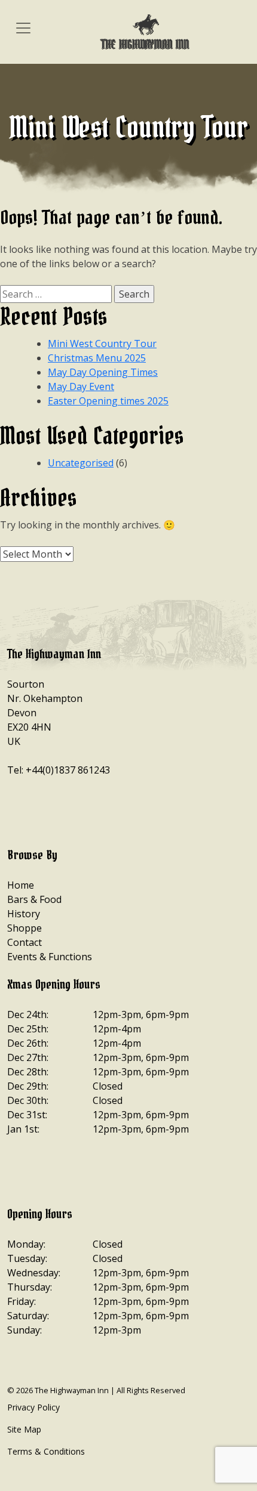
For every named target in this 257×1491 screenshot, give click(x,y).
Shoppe (24, 928)
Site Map (24, 1429)
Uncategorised (81, 462)
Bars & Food (34, 899)
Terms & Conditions (46, 1451)
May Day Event (81, 386)
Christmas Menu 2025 (97, 357)
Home (20, 885)
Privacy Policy (33, 1407)
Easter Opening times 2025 (108, 400)
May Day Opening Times (103, 372)
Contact (24, 942)
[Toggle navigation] (23, 27)
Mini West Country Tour (102, 343)
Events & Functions (49, 956)
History (23, 913)
